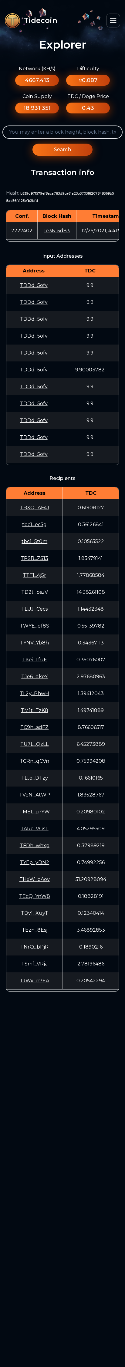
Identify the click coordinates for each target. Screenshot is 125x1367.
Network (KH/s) (37, 69)
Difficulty (88, 69)
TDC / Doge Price (88, 96)
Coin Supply (37, 96)
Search (62, 149)
